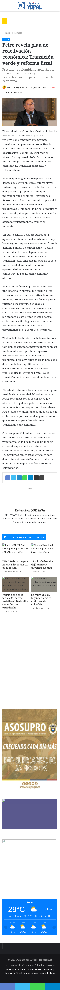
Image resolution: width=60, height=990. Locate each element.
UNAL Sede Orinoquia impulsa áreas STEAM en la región (15, 564)
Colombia (17, 32)
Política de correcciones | (41, 969)
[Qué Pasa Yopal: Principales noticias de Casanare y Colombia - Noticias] (30, 6)
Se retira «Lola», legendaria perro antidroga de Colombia (41, 599)
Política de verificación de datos (39, 972)
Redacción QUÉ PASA (17, 87)
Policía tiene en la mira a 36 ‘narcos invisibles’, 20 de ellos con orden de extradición (15, 601)
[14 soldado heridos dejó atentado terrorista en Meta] (44, 550)
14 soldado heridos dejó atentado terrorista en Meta (42, 564)
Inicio (7, 32)
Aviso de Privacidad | (17, 969)
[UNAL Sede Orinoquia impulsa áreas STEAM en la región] (15, 550)
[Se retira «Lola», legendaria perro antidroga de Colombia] (44, 584)
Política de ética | (14, 972)
